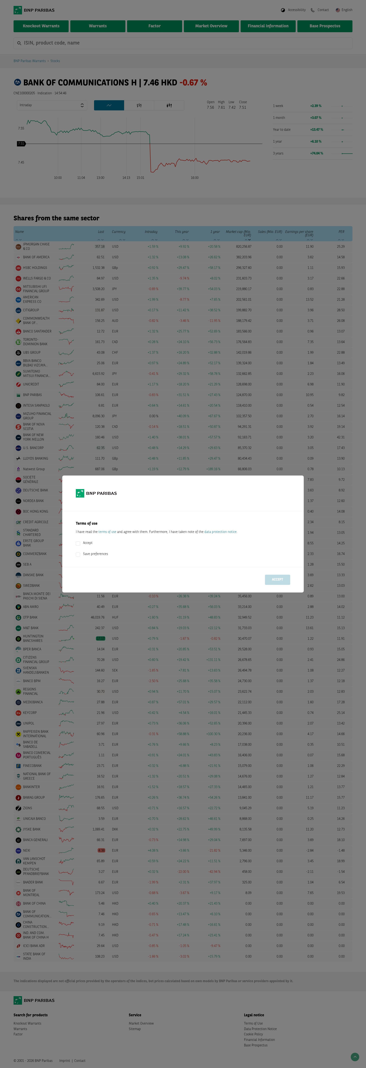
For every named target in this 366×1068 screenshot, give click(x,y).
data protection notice (220, 532)
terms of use (107, 532)
